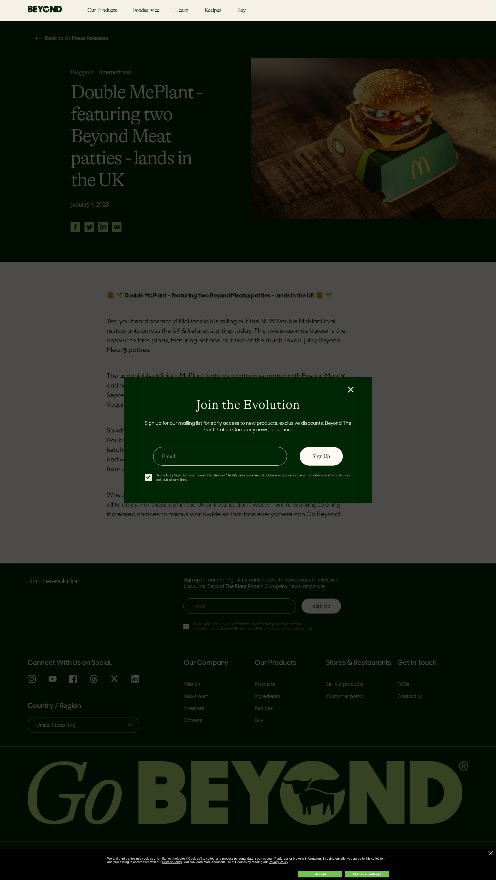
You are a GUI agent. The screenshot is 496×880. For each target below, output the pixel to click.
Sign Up (321, 456)
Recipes (212, 10)
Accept (320, 874)
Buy (241, 10)
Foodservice (146, 10)
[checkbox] (148, 477)
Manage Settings (367, 874)
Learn (181, 10)
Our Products (102, 10)
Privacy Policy (172, 862)
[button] (491, 853)
